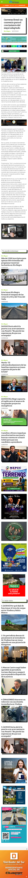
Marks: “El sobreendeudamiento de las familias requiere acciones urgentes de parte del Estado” (13, 367)
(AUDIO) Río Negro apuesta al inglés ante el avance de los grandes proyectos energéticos (13, 402)
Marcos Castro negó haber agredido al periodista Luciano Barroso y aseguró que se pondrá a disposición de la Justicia (13, 672)
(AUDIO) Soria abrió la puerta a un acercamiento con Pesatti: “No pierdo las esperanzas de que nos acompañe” (12, 330)
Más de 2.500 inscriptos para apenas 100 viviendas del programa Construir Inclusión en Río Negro (13, 261)
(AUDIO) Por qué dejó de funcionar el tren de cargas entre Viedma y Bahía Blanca (13, 609)
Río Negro (7, 31)
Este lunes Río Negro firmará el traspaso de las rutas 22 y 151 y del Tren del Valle (13, 295)
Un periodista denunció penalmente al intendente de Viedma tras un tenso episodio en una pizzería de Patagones (13, 640)
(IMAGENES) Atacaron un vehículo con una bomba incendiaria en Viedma (13, 702)
